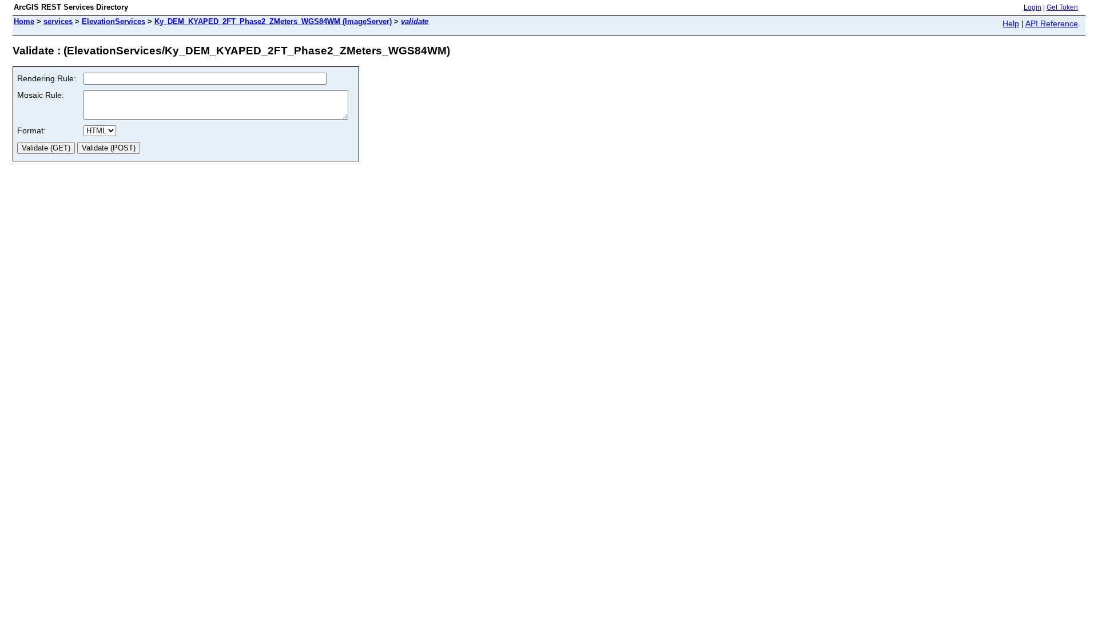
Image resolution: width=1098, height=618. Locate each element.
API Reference (1051, 23)
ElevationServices (113, 21)
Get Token (1062, 7)
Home (24, 21)
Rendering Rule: (46, 78)
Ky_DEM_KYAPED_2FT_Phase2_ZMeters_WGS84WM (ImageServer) (273, 21)
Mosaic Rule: (40, 95)
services (58, 21)
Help (1010, 23)
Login (1032, 7)
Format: (31, 130)
